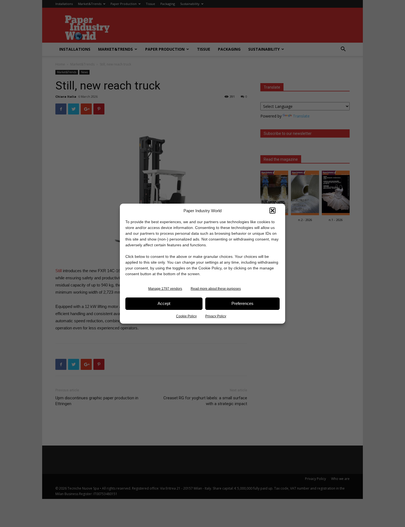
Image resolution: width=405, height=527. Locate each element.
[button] (272, 210)
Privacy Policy (215, 316)
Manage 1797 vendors (165, 289)
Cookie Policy (186, 316)
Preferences (242, 303)
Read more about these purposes (216, 289)
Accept (164, 303)
